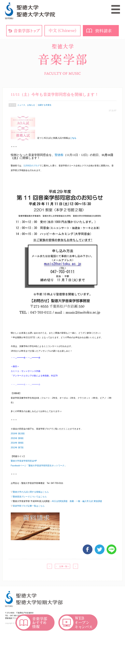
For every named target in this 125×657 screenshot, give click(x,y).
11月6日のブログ (31, 165)
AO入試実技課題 (60, 501)
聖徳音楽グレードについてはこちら (30, 496)
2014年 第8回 (17, 443)
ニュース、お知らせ (26, 105)
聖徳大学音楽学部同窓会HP (24, 461)
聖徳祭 (59, 155)
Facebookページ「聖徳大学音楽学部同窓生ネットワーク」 (39, 465)
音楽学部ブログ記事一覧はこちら (29, 506)
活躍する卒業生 (44, 105)
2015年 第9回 (17, 438)
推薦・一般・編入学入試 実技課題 (86, 501)
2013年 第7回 (17, 447)
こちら (73, 138)
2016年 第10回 (18, 433)
